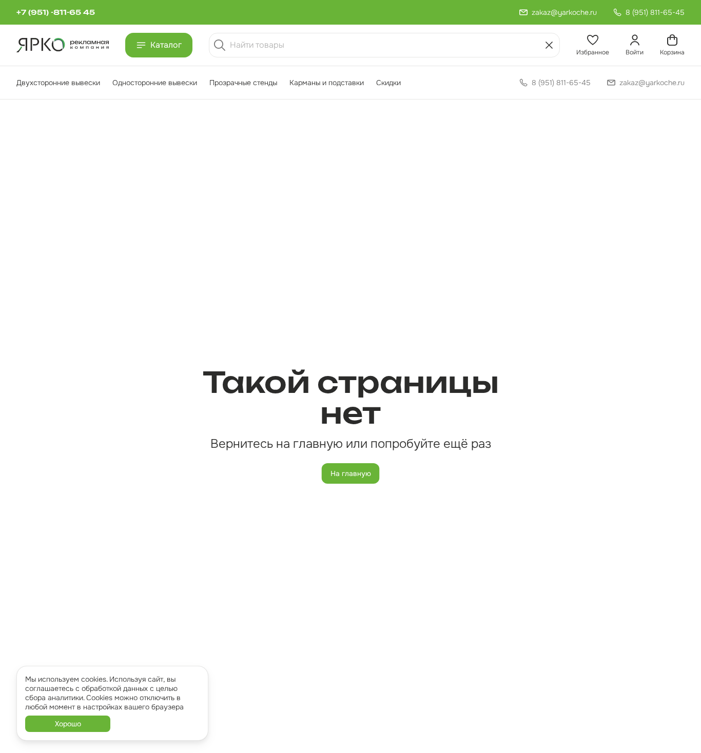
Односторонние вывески (154, 82)
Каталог (166, 44)
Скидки (388, 82)
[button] (592, 45)
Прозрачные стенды (243, 82)
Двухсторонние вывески (58, 82)
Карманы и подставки (326, 82)
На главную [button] (350, 473)
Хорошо (68, 723)
